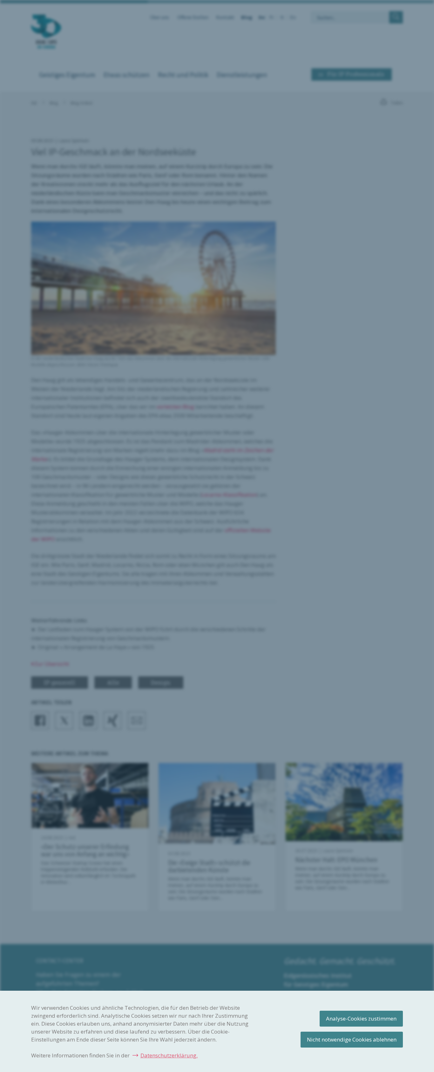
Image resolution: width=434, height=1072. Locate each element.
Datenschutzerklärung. (169, 1055)
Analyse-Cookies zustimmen (361, 1018)
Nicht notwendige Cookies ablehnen (352, 1039)
